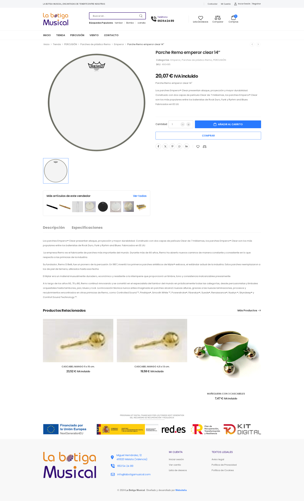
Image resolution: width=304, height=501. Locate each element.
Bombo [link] (130, 23)
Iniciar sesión (176, 459)
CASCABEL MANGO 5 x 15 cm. (78, 366)
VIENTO (94, 35)
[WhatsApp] (179, 146)
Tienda (57, 44)
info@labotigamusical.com (134, 474)
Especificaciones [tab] (87, 227)
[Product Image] (96, 102)
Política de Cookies (223, 470)
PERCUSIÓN (77, 35)
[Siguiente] (258, 44)
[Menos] (182, 124)
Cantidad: (161, 124)
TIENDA (60, 35)
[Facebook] (158, 146)
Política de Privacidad (224, 464)
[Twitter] (165, 146)
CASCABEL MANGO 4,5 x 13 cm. (152, 366)
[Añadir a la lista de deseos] (198, 146)
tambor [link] (119, 23)
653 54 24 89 (165, 21)
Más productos (247, 310)
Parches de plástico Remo (95, 44)
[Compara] (204, 146)
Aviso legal (218, 459)
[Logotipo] (63, 19)
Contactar (212, 4)
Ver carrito (175, 464)
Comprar (208, 135)
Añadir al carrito (230, 124)
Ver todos (140, 196)
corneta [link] (141, 23)
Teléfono (162, 17)
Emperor (119, 44)
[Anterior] (252, 44)
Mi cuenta (226, 4)
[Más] (188, 124)
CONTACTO (111, 35)
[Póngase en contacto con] (154, 19)
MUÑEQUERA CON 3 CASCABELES (226, 393)
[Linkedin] (186, 146)
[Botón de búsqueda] (141, 16)
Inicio (47, 44)
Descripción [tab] (54, 227)
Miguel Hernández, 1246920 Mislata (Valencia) (131, 457)
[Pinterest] (172, 146)
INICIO (47, 35)
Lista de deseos (178, 470)
